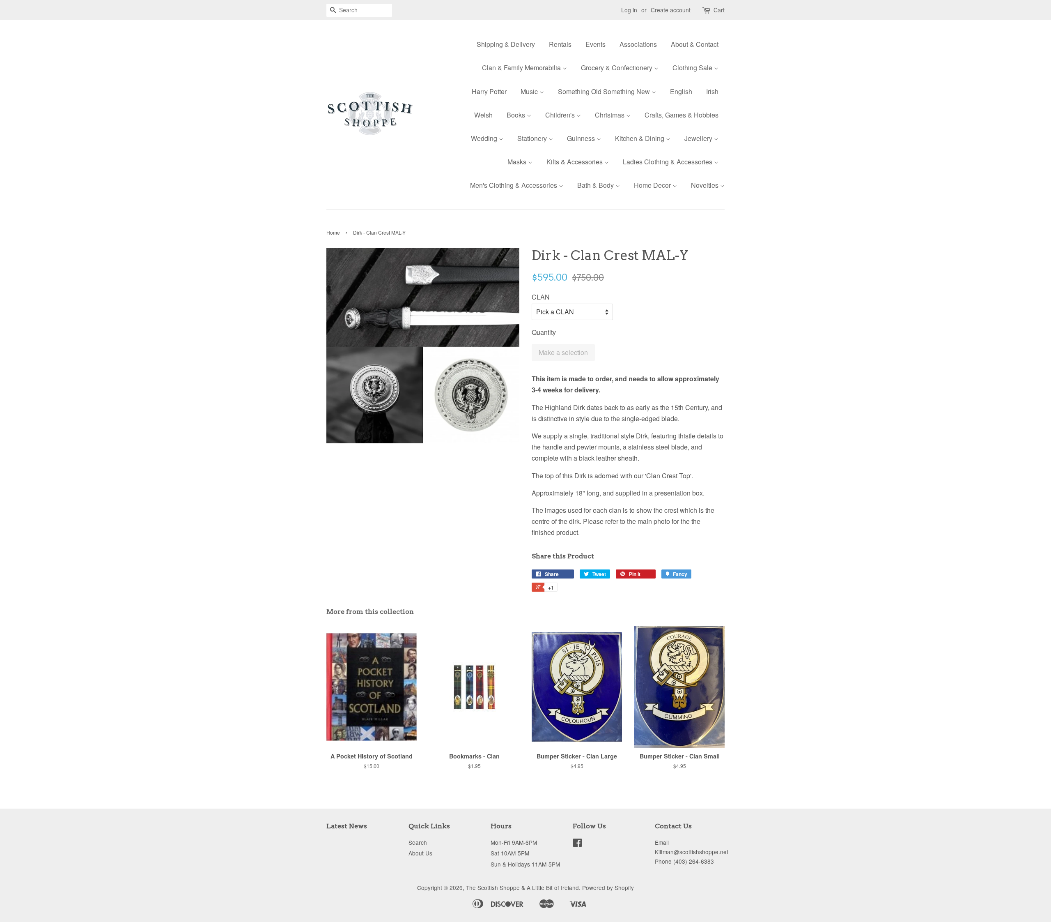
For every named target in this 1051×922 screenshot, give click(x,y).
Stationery (532, 138)
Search (417, 842)
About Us (420, 853)
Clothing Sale (693, 67)
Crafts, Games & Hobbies (681, 115)
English (681, 91)
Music (530, 91)
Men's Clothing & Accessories (514, 185)
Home (333, 232)
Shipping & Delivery (506, 44)
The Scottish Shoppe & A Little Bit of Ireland (522, 887)
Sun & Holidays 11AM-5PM (525, 864)
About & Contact (694, 44)
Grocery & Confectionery (617, 67)
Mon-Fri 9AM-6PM (514, 842)
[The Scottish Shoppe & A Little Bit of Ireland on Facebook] (577, 844)
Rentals (560, 44)
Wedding (485, 138)
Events (595, 44)
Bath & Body (596, 185)
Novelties (705, 185)
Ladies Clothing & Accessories (668, 161)
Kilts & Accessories (575, 161)
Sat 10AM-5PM (510, 853)
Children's (560, 115)
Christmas (610, 115)
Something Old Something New (605, 91)
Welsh (483, 115)
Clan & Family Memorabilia (522, 67)
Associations (638, 44)
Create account (671, 10)
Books (517, 115)
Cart (719, 10)
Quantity (544, 332)
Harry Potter (489, 91)
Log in (629, 10)
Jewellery (699, 138)
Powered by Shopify (608, 887)
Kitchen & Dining (640, 138)
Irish (712, 91)
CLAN (541, 297)
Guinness (582, 138)
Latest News (346, 826)
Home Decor (653, 185)
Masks (517, 161)
